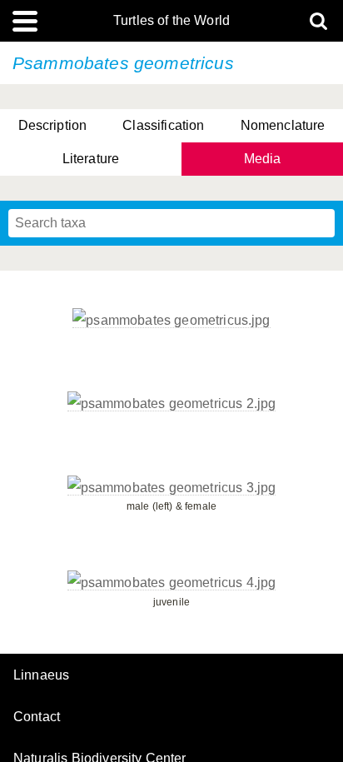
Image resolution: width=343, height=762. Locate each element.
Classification (163, 125)
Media (262, 159)
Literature (91, 159)
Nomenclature (283, 125)
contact (36, 717)
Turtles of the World (171, 20)
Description (52, 125)
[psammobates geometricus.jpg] (171, 320)
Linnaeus (41, 675)
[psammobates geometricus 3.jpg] (171, 488)
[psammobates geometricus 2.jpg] (171, 403)
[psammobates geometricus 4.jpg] (171, 582)
